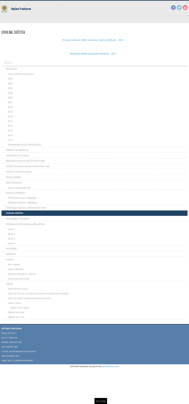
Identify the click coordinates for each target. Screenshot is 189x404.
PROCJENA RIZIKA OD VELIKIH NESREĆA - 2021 (93, 53)
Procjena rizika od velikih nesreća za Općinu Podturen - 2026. (93, 40)
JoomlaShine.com (110, 366)
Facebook (173, 7)
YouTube (185, 7)
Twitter (179, 7)
